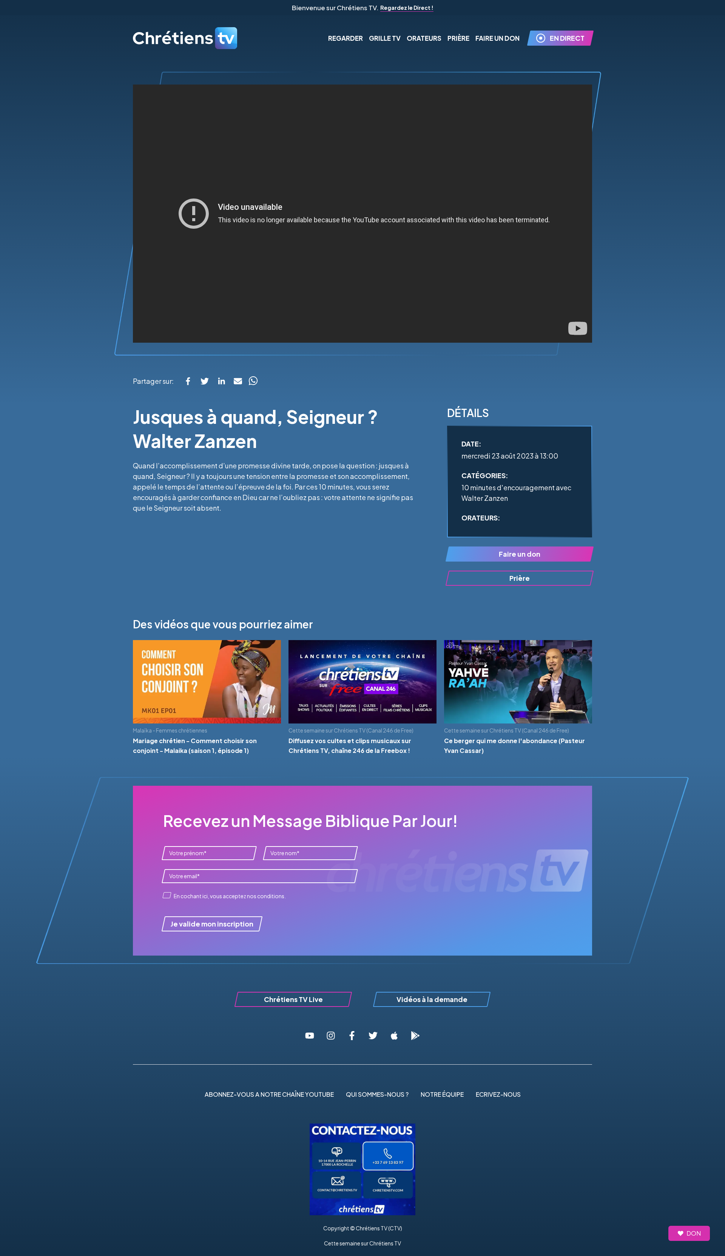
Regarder (345, 38)
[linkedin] (221, 381)
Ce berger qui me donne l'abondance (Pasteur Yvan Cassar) (514, 745)
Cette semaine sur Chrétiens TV (362, 1243)
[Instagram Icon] (330, 1035)
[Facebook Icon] (351, 1035)
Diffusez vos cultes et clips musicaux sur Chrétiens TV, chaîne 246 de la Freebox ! (349, 745)
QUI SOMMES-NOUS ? (377, 1094)
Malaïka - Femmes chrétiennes (170, 730)
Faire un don (519, 554)
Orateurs (424, 38)
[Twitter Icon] (373, 1035)
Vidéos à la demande (431, 999)
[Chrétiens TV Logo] (186, 38)
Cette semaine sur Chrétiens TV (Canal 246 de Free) (350, 730)
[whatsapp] (253, 381)
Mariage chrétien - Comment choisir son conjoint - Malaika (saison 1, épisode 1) (195, 745)
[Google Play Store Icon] (415, 1035)
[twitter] (204, 381)
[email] (238, 381)
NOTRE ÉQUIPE (442, 1094)
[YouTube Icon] (309, 1035)
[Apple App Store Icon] (394, 1035)
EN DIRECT (567, 38)
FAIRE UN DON (497, 38)
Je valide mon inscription (212, 923)
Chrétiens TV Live (293, 999)
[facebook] (188, 381)
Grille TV (385, 38)
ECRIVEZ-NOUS (498, 1094)
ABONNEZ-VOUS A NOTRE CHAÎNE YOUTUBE (269, 1094)
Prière (458, 38)
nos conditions (265, 896)
